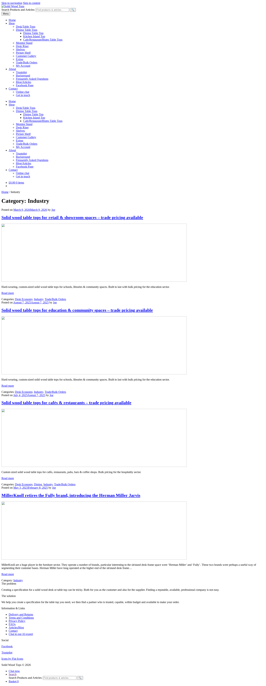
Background (23, 75)
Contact (13, 88)
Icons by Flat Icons (12, 658)
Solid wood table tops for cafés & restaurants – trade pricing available (66, 402)
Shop (12, 23)
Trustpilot (21, 72)
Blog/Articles (23, 82)
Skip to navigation (11, 3)
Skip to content (31, 3)
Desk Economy (24, 299)
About (12, 69)
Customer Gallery (26, 55)
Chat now (14, 671)
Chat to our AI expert (21, 634)
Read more (7, 293)
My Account (23, 65)
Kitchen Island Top (34, 36)
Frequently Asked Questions (32, 78)
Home (12, 20)
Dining (38, 484)
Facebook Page (24, 85)
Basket (14, 681)
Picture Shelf (23, 52)
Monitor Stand (24, 42)
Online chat (22, 91)
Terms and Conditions (21, 617)
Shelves (20, 49)
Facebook (7, 646)
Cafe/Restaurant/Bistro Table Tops (42, 39)
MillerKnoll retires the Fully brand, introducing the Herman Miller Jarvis (70, 495)
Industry (38, 299)
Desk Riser (22, 46)
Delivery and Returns (21, 614)
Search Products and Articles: (18, 9)
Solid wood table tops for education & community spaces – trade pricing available (77, 310)
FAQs (12, 624)
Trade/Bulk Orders (26, 62)
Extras (19, 59)
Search (12, 674)
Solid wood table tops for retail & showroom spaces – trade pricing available (72, 217)
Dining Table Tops (26, 29)
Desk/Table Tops (25, 26)
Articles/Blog (16, 627)
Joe (53, 209)
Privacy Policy (17, 621)
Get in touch (23, 95)
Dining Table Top (33, 33)
